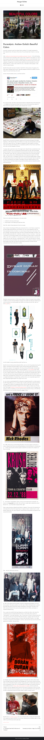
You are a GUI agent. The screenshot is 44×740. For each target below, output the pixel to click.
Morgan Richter (22, 2)
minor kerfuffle (31, 369)
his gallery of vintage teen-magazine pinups (18, 387)
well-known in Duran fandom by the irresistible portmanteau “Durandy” (18, 56)
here (6, 303)
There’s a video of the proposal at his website (21, 685)
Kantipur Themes (26, 738)
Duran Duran (6, 722)
